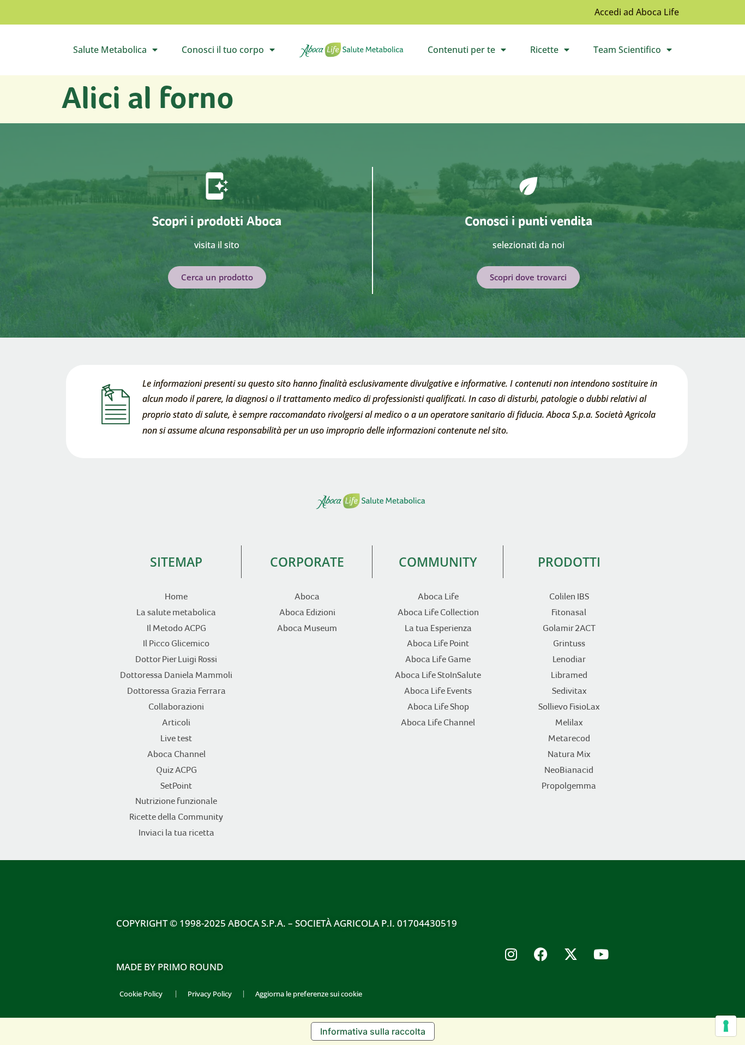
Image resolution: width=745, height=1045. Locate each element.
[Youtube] (601, 954)
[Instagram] (511, 954)
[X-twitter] (571, 954)
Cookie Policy (141, 994)
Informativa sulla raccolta (372, 1031)
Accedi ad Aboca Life (636, 12)
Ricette (555, 52)
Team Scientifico (638, 52)
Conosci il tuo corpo (234, 52)
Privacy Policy (210, 994)
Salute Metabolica (121, 52)
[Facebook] (541, 954)
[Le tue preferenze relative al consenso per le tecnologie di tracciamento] (726, 1026)
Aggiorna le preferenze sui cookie (308, 994)
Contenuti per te (473, 52)
